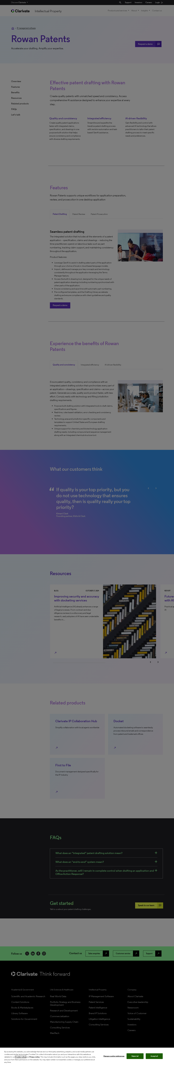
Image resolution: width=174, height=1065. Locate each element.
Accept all (154, 1056)
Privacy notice (34, 1057)
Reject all (135, 1056)
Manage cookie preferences (113, 1056)
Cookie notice (20, 1057)
